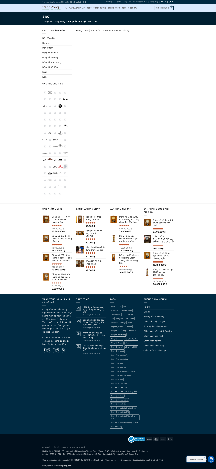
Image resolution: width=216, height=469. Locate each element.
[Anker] (55, 92)
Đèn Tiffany (47, 47)
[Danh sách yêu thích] (162, 1)
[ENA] (45, 126)
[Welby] (65, 186)
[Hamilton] (50, 139)
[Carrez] (60, 106)
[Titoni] (65, 180)
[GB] (60, 133)
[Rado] (50, 173)
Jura (123, 314)
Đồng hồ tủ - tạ (116, 339)
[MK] (65, 160)
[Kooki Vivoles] (50, 153)
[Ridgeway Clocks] (55, 173)
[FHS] (45, 133)
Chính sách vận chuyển (154, 321)
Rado (130, 323)
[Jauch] (45, 146)
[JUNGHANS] (55, 146)
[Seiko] (50, 180)
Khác (44, 72)
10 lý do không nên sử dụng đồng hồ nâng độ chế (93, 309)
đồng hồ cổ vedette (118, 404)
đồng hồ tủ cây (116, 427)
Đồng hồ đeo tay (129, 8)
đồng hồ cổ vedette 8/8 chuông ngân (123, 417)
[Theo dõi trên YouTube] (172, 2)
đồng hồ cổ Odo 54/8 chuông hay (124, 392)
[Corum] (65, 112)
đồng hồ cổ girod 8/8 (119, 355)
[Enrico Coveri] (55, 126)
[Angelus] (50, 92)
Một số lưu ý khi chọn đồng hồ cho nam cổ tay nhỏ (94, 348)
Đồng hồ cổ (115, 331)
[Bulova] (45, 106)
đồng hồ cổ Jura (117, 363)
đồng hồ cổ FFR (131, 347)
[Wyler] (55, 193)
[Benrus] (60, 99)
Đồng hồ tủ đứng (50, 67)
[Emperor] (65, 119)
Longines (119, 319)
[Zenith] (60, 193)
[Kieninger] (65, 146)
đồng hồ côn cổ (117, 347)
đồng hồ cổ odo (117, 380)
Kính (44, 77)
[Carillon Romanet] (55, 106)
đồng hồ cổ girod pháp (119, 359)
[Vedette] (60, 185)
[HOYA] (65, 139)
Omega (123, 323)
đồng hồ (128, 343)
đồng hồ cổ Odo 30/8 (119, 384)
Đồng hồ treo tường (96, 8)
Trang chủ (47, 21)
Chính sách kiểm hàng (154, 345)
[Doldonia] (55, 119)
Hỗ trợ (147, 307)
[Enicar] (50, 126)
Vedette (129, 327)
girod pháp (115, 310)
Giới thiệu (109, 2)
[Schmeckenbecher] (45, 180)
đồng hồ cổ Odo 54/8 (119, 388)
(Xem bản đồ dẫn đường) (137, 451)
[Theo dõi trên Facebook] (165, 2)
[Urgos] (55, 186)
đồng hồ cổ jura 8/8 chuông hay (123, 371)
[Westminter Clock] (50, 193)
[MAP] (45, 160)
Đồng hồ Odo (114, 8)
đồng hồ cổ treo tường (119, 400)
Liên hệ (118, 2)
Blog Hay (127, 2)
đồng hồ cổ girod (117, 351)
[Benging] (55, 99)
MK (127, 319)
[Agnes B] (45, 92)
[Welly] (45, 193)
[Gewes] (65, 133)
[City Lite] (55, 112)
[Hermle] (55, 139)
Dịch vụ (46, 43)
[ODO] (55, 166)
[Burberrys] (50, 106)
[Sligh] (55, 180)
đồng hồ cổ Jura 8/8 (118, 367)
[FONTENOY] (50, 133)
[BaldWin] (65, 92)
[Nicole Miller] (45, 166)
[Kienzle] (45, 153)
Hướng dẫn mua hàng (154, 316)
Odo (132, 319)
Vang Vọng (60, 21)
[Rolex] (60, 173)
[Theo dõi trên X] (58, 350)
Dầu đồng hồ (48, 38)
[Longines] (65, 153)
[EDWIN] (60, 119)
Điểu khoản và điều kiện (155, 350)
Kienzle (130, 314)
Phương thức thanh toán (155, 326)
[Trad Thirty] (45, 186)
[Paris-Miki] (65, 166)
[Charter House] (45, 112)
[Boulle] (65, 99)
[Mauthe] (50, 159)
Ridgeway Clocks (117, 327)
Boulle (113, 306)
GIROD (125, 306)
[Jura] (60, 145)
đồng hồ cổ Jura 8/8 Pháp (121, 375)
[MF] (55, 160)
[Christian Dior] (50, 112)
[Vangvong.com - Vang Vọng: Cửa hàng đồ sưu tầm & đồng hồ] (52, 8)
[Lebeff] (55, 153)
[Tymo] (50, 186)
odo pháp (114, 323)
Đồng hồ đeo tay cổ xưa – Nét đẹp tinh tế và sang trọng (94, 335)
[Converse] (60, 112)
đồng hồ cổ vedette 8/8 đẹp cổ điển (124, 423)
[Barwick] (45, 99)
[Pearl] (45, 173)
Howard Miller (127, 310)
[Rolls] (65, 173)
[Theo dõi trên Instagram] (167, 2)
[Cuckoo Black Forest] (45, 119)
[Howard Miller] (60, 139)
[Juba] (50, 146)
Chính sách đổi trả (152, 340)
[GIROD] (45, 139)
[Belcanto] (50, 99)
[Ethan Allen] (60, 126)
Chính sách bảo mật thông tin (158, 331)
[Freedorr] (55, 133)
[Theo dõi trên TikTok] (170, 2)
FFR (119, 306)
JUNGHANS (115, 314)
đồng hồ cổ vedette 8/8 (120, 412)
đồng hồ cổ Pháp (117, 396)
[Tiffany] (60, 180)
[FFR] (65, 125)
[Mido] (60, 160)
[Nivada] (50, 166)
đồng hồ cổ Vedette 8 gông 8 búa (123, 408)
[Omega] (60, 166)
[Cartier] (65, 106)
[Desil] (50, 119)
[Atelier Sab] (60, 92)
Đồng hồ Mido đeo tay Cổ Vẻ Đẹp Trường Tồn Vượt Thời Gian (93, 322)
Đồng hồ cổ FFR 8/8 (130, 331)
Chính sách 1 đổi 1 (140, 2)
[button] (154, 2)
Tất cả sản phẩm (77, 8)
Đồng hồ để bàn (50, 52)
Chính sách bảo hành (153, 336)
